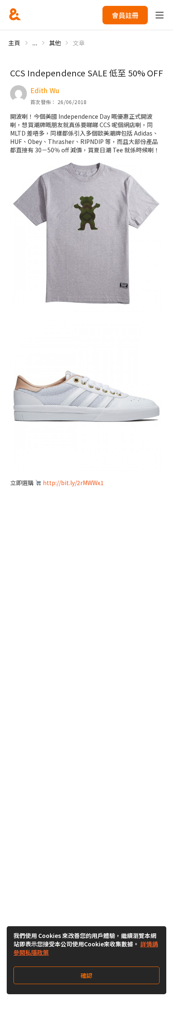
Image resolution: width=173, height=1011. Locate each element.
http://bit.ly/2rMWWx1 (73, 482)
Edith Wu (45, 90)
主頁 (14, 43)
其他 (55, 43)
